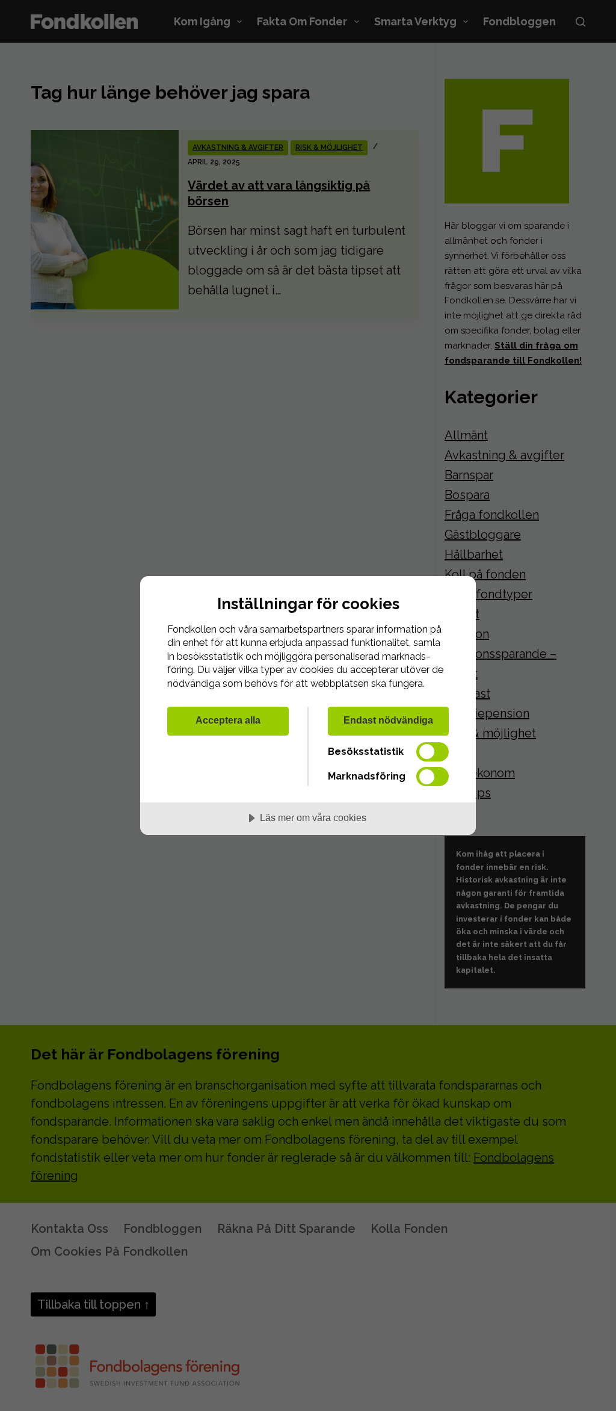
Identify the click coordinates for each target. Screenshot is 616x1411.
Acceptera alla (228, 720)
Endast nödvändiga (388, 720)
